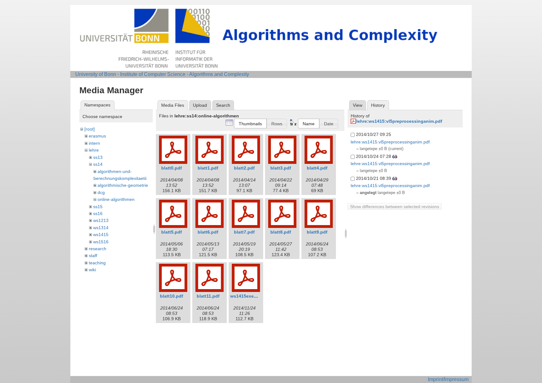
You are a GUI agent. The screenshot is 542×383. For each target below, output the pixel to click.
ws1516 (101, 241)
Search (223, 105)
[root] (89, 129)
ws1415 (101, 234)
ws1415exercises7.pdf (254, 296)
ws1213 (101, 220)
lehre (94, 150)
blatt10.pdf (171, 296)
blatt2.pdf (244, 167)
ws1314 (101, 227)
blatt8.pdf (280, 232)
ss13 (98, 157)
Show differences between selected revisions (394, 206)
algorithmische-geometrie (123, 185)
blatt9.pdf (317, 232)
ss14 (98, 164)
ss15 (98, 206)
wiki (92, 269)
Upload (200, 105)
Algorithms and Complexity (219, 74)
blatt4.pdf (317, 167)
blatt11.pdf (208, 296)
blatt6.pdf (208, 232)
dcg (101, 192)
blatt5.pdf (171, 232)
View (357, 105)
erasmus (97, 135)
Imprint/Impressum (448, 379)
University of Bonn (95, 74)
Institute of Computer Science (152, 74)
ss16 (98, 213)
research (97, 248)
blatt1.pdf (208, 167)
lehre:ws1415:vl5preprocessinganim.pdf (399, 121)
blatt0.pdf (171, 167)
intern (94, 143)
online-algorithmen (116, 199)
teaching (97, 262)
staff (93, 255)
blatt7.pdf (244, 232)
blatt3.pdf (280, 167)
